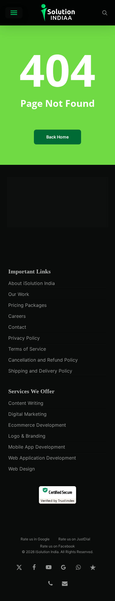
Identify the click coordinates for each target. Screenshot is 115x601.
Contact (17, 327)
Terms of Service (27, 349)
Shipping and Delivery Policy (40, 371)
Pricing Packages (27, 305)
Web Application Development (42, 458)
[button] (13, 12)
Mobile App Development (36, 447)
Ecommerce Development (37, 425)
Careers (17, 316)
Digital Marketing (27, 414)
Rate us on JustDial (74, 539)
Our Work (18, 294)
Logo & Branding (26, 436)
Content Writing (25, 403)
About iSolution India (31, 283)
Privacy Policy (24, 338)
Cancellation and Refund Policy (43, 360)
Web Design (21, 469)
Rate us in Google (35, 539)
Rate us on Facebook (57, 546)
